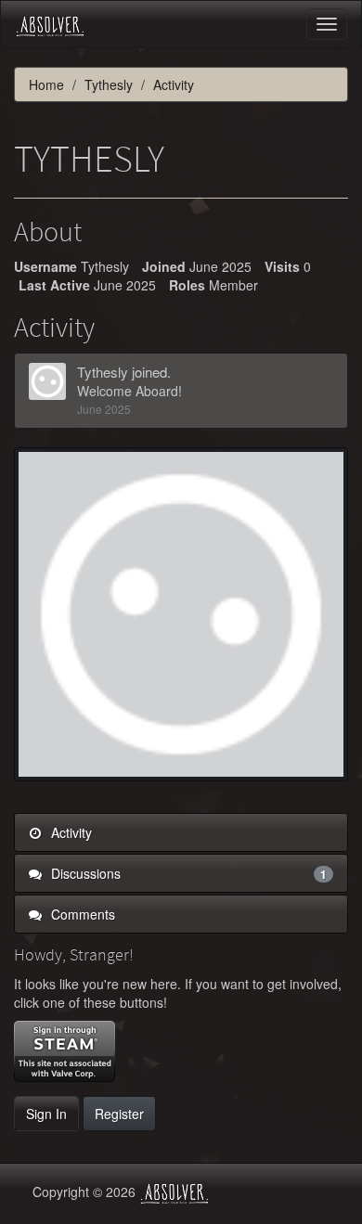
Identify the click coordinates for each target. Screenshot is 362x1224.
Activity (69, 832)
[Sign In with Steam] (64, 1051)
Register (119, 1113)
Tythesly (102, 371)
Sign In (46, 1113)
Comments (81, 914)
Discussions (187, 873)
